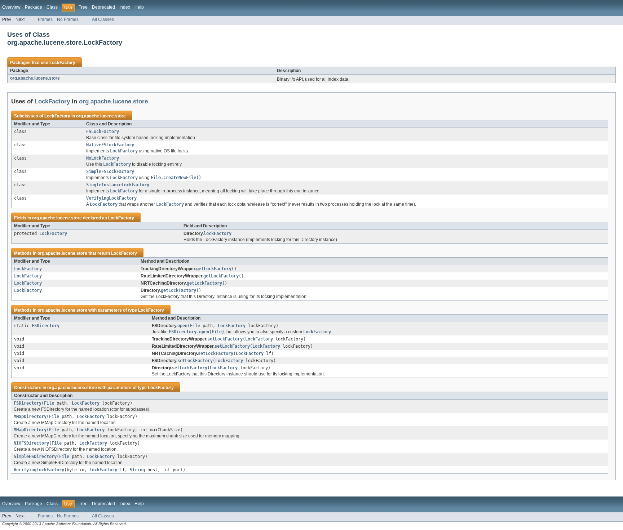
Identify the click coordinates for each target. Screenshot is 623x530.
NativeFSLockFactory (110, 144)
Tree (83, 7)
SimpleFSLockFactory (110, 171)
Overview (11, 7)
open (182, 325)
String (137, 469)
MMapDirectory (30, 416)
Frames (45, 19)
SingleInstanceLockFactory (117, 184)
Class (52, 7)
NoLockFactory (102, 158)
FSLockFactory (102, 131)
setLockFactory (225, 339)
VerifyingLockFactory (111, 198)
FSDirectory (45, 325)
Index (124, 7)
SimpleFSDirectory (35, 456)
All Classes (103, 19)
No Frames (68, 19)
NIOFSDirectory (31, 443)
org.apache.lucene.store (35, 78)
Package (33, 7)
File (195, 325)
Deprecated (103, 7)
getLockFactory (213, 268)
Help (139, 7)
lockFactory (217, 233)
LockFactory (62, 62)
